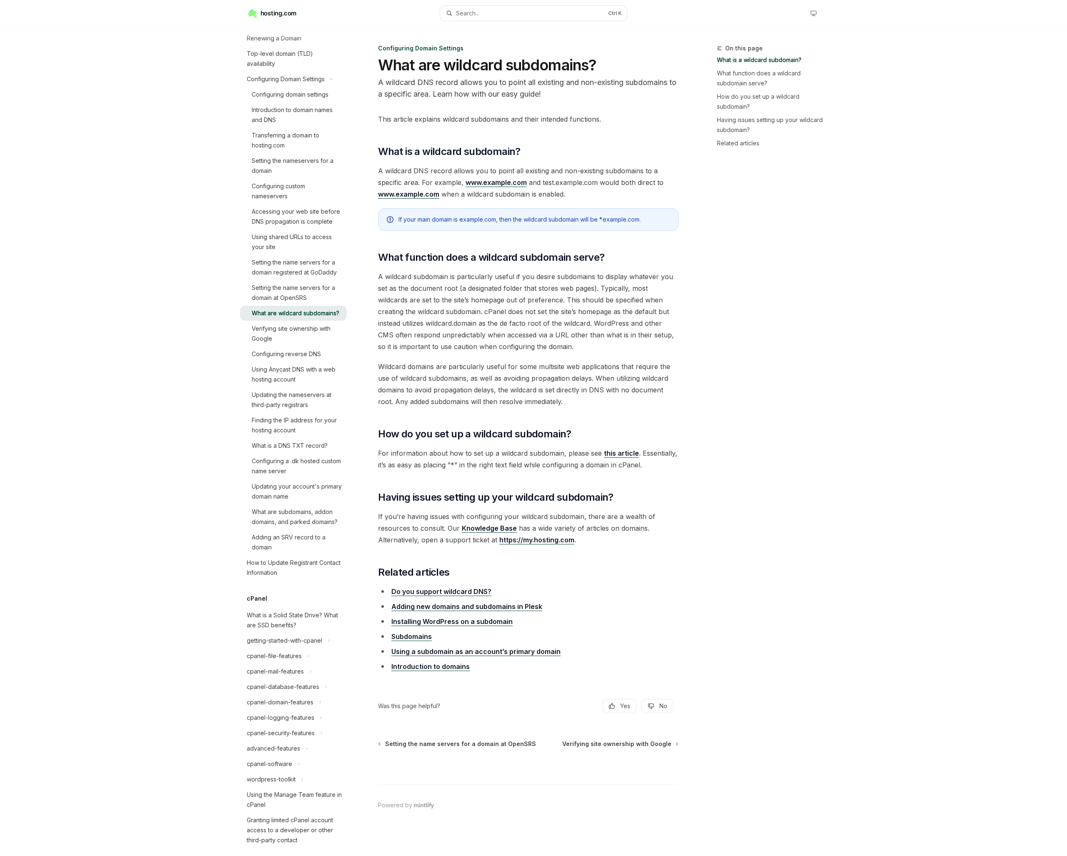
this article (621, 453)
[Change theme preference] (813, 13)
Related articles (738, 143)
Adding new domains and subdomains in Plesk (466, 606)
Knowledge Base (489, 528)
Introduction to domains (430, 666)
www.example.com (496, 182)
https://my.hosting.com (536, 540)
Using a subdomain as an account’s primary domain (476, 651)
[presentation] (300, 441)
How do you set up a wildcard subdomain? (758, 101)
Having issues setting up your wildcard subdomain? (770, 124)
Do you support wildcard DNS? (441, 591)
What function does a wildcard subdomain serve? (759, 78)
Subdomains (411, 636)
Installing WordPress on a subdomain (452, 621)
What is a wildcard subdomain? (759, 59)
